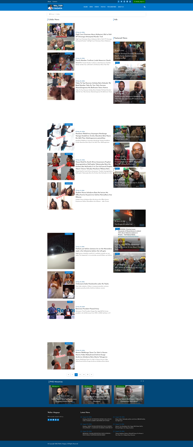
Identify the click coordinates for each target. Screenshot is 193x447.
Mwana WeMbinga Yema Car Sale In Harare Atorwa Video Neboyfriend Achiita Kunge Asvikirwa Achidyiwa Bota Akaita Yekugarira (91, 355)
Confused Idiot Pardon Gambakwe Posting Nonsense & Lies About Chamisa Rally (129, 247)
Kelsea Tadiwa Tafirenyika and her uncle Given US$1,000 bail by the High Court (130, 420)
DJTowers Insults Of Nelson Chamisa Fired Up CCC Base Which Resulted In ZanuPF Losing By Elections (128, 162)
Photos (103, 7)
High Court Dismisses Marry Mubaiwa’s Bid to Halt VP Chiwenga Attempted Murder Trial (94, 36)
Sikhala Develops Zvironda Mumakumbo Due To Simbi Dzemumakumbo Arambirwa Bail (129, 56)
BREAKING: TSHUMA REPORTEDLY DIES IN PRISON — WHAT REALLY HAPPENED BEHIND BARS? (97, 434)
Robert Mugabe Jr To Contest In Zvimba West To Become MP (129, 184)
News (91, 7)
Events (97, 7)
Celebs (86, 7)
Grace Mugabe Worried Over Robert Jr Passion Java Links (128, 138)
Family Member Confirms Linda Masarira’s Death (93, 60)
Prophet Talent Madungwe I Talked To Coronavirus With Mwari (96, 400)
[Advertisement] (80, 112)
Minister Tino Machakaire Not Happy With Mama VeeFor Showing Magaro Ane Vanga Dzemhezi (129, 427)
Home (52, 14)
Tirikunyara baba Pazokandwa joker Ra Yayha (92, 284)
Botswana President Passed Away (87, 309)
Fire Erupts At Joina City (123, 224)
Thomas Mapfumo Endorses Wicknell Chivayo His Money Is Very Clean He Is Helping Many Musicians (129, 434)
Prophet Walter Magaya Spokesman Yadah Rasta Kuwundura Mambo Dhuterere (64, 399)
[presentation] (141, 381)
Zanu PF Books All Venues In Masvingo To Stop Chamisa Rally (128, 269)
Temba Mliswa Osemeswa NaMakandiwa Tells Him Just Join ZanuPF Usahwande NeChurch (129, 99)
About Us (121, 7)
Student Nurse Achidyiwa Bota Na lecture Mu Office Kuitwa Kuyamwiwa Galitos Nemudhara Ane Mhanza (94, 195)
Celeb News (69, 24)
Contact (55, 1)
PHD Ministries (111, 7)
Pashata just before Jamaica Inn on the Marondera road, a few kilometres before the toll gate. (94, 250)
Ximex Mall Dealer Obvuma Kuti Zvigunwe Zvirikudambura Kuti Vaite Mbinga (128, 75)
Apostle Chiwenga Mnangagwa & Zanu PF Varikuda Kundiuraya (129, 400)
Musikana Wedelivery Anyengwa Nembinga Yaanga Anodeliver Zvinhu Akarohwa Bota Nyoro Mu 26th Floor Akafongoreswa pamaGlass (93, 136)
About (49, 1)
